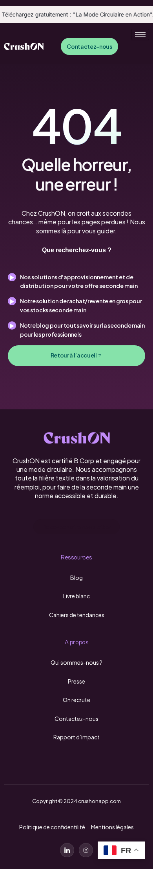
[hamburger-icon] (140, 34)
